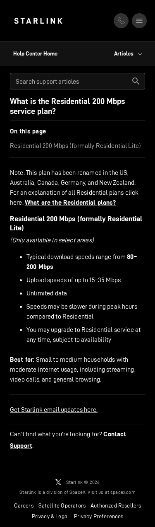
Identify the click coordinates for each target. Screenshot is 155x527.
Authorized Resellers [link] (116, 505)
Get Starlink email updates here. (54, 409)
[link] (38, 21)
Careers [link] (23, 505)
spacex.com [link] (123, 492)
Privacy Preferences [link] (98, 516)
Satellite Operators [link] (62, 505)
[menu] (139, 20)
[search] (136, 81)
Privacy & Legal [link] (50, 516)
